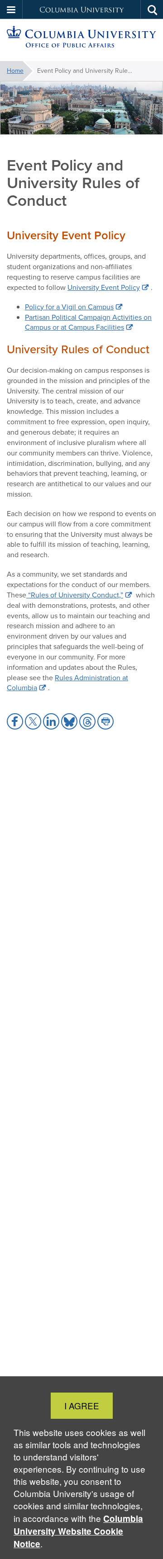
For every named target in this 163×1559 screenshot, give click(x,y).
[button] (11, 9)
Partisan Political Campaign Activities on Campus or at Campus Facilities (88, 322)
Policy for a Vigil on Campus (69, 307)
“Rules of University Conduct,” (74, 595)
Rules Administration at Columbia (67, 683)
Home (15, 71)
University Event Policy (103, 287)
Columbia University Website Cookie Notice (78, 1531)
